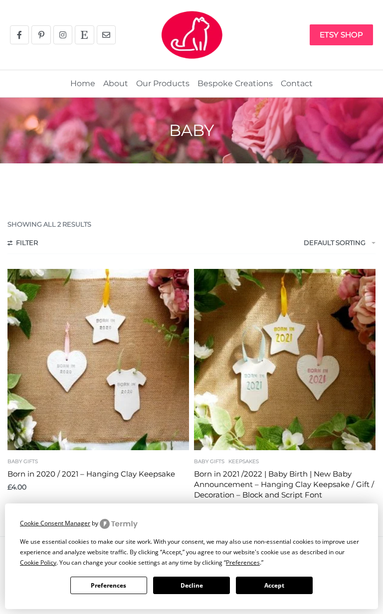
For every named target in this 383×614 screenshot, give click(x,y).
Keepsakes (243, 461)
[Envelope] (106, 34)
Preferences (108, 585)
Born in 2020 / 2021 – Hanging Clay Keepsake (91, 474)
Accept (274, 585)
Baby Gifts (22, 461)
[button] (290, 35)
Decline (192, 585)
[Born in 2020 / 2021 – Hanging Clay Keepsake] (98, 359)
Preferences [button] (243, 562)
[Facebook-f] (19, 34)
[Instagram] (62, 34)
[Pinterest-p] (40, 34)
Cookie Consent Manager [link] (55, 523)
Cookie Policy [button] (38, 562)
